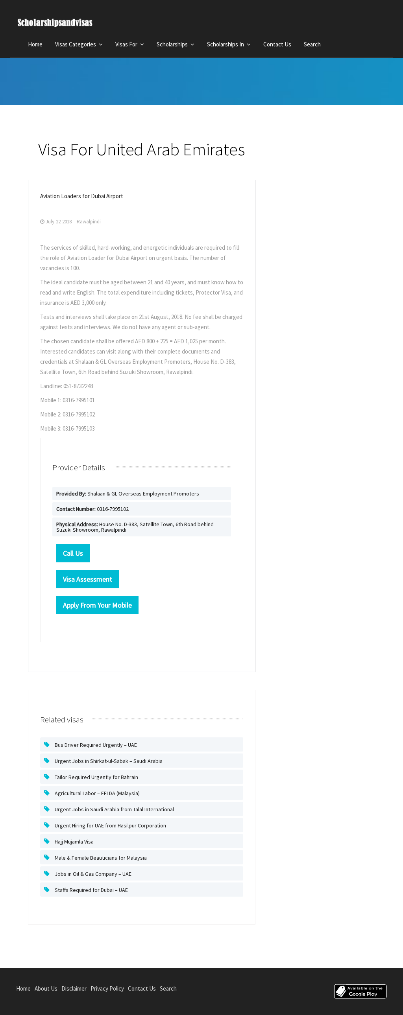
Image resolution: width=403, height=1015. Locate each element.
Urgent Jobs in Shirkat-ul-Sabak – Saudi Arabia (108, 760)
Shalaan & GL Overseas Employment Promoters (127, 493)
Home (35, 44)
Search (312, 44)
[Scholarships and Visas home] (62, 24)
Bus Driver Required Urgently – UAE (95, 744)
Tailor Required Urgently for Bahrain (96, 777)
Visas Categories (76, 44)
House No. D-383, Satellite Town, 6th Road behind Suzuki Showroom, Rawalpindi (135, 527)
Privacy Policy (107, 988)
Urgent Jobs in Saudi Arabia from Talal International (114, 809)
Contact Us (277, 44)
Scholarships (173, 44)
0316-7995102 (92, 508)
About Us (46, 988)
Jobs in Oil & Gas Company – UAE (92, 873)
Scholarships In (226, 44)
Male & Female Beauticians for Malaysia (100, 857)
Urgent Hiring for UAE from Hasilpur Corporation (110, 825)
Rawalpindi (89, 221)
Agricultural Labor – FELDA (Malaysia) (97, 793)
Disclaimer (74, 988)
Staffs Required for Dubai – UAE (91, 889)
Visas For (127, 44)
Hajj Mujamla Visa (74, 841)
